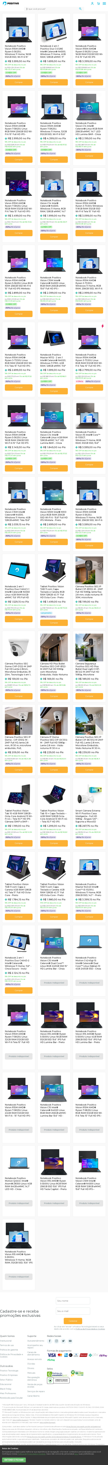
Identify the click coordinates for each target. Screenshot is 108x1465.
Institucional (5, 1341)
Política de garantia (9, 1350)
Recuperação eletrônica (33, 1378)
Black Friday (5, 1389)
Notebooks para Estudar (11, 1398)
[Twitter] (63, 1341)
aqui (76, 1454)
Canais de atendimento (33, 1353)
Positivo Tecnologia (9, 1370)
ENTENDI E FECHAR (13, 1460)
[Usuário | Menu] (92, 3)
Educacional (5, 1384)
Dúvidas (31, 1364)
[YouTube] (70, 1341)
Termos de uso (7, 1345)
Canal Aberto (33, 1396)
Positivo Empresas (9, 1375)
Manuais (31, 1373)
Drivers (30, 1368)
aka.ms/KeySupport (20, 1420)
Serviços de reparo (36, 1391)
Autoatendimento (35, 1341)
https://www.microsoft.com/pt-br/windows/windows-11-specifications (54, 1437)
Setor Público (6, 1380)
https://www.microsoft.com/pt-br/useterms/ (83, 1426)
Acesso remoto (34, 1359)
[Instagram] (56, 1341)
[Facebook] (49, 1341)
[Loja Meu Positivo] (11, 3)
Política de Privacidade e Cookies (90, 1329)
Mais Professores (8, 1393)
